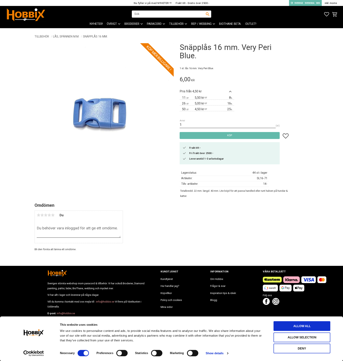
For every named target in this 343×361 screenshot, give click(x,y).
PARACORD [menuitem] (154, 24)
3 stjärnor (45, 215)
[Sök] (207, 14)
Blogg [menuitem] (213, 300)
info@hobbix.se (105, 301)
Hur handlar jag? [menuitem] (170, 285)
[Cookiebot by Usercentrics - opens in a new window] (33, 353)
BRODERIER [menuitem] (131, 24)
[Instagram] (275, 304)
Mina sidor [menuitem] (167, 306)
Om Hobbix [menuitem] (216, 279)
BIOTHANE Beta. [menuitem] (230, 24)
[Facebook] (266, 304)
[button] (326, 14)
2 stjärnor (42, 215)
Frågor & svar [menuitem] (217, 285)
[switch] (122, 353)
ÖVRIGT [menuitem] (112, 24)
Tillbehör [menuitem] (176, 24)
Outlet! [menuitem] (250, 24)
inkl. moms (331, 3)
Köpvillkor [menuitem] (166, 293)
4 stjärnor (49, 215)
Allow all (302, 326)
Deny (302, 348)
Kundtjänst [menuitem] (167, 279)
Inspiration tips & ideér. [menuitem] (223, 293)
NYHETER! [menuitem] (96, 24)
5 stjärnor (53, 215)
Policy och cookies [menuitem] (171, 300)
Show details (215, 353)
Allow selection (302, 337)
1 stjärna (38, 215)
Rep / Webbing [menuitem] (201, 24)
